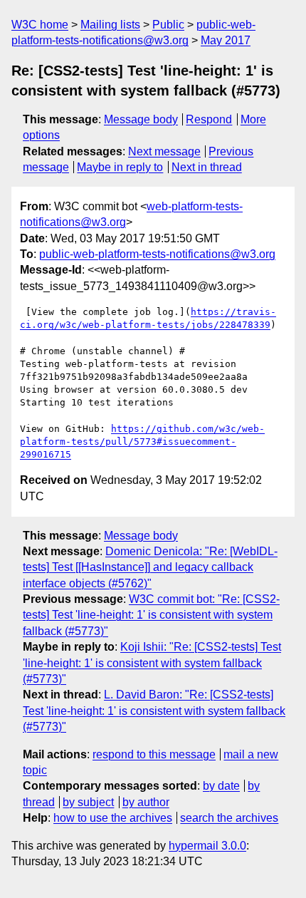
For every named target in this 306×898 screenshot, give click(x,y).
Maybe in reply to (120, 167)
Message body (141, 119)
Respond (209, 119)
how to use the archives (112, 818)
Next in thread (207, 167)
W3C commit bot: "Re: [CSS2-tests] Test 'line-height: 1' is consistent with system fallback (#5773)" (151, 615)
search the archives (229, 818)
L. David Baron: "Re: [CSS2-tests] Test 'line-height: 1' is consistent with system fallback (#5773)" (154, 710)
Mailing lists (110, 25)
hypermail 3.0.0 (207, 846)
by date (221, 786)
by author (145, 802)
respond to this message (154, 754)
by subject (88, 802)
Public (168, 25)
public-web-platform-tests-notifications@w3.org (157, 254)
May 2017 (225, 40)
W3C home (39, 25)
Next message (164, 151)
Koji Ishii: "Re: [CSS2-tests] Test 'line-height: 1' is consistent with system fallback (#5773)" (152, 663)
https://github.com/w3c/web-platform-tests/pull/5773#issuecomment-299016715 (142, 441)
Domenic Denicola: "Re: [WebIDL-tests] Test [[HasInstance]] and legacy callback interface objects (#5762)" (150, 567)
